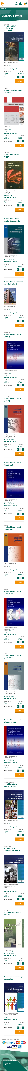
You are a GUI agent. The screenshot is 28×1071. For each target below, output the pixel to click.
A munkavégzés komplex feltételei (13, 91)
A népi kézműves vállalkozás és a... (11, 785)
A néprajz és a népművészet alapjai (12, 849)
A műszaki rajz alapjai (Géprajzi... (12, 335)
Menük (4, 9)
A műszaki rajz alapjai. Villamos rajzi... (12, 721)
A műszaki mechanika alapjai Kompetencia (12, 220)
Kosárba (19, 81)
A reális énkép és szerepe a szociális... (13, 978)
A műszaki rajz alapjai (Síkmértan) (12, 464)
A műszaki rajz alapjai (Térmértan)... (12, 656)
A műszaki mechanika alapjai (12, 155)
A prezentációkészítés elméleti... (12, 913)
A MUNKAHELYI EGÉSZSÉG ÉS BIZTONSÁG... (10, 28)
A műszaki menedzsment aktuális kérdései (13, 283)
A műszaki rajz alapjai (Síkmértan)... (12, 528)
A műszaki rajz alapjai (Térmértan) (12, 592)
